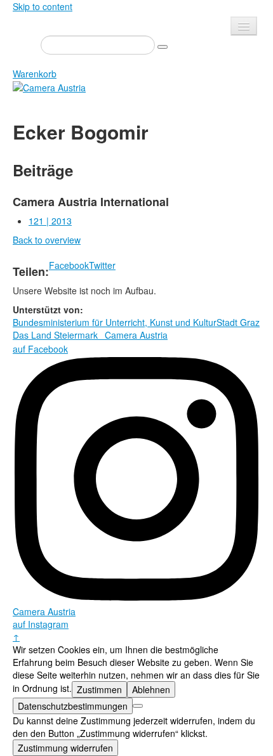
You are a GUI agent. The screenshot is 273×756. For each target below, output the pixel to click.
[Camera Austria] (49, 86)
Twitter (102, 265)
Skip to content (42, 6)
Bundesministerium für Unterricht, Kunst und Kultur (114, 322)
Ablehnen (151, 689)
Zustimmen (99, 689)
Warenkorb (35, 73)
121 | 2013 (50, 220)
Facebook (69, 265)
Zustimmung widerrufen (65, 747)
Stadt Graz (238, 322)
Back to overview (47, 239)
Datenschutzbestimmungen (73, 706)
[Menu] (243, 26)
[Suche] (162, 47)
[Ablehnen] (138, 706)
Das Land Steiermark (55, 335)
